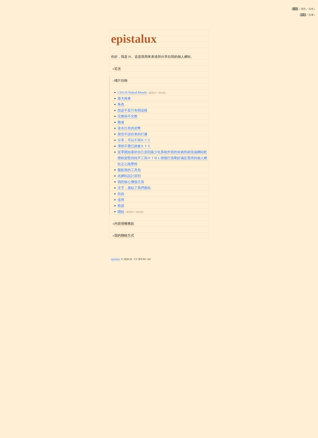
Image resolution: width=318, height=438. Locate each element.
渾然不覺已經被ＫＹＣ (134, 146)
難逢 (121, 122)
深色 (311, 8)
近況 (117, 68)
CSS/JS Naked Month (132, 92)
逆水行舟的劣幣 (129, 128)
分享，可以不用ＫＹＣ (134, 140)
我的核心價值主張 (131, 182)
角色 (121, 104)
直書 (311, 14)
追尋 (121, 199)
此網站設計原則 (129, 176)
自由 (121, 193)
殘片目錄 (121, 80)
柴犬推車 (124, 98)
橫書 (303, 14)
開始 (121, 211)
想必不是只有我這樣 (132, 110)
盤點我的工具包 (129, 170)
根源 (121, 205)
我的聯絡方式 (124, 235)
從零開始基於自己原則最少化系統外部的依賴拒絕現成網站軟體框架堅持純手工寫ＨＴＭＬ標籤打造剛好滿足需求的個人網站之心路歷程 (162, 158)
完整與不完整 (127, 116)
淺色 (303, 8)
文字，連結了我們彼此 (134, 188)
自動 (295, 8)
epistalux (115, 259)
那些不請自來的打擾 (132, 134)
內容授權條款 (124, 223)
